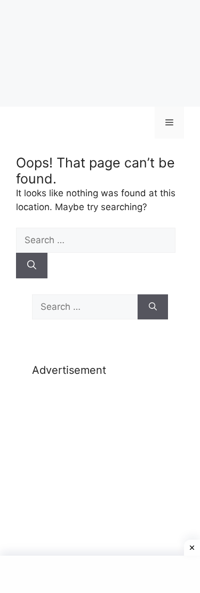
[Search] (31, 265)
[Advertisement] (100, 460)
